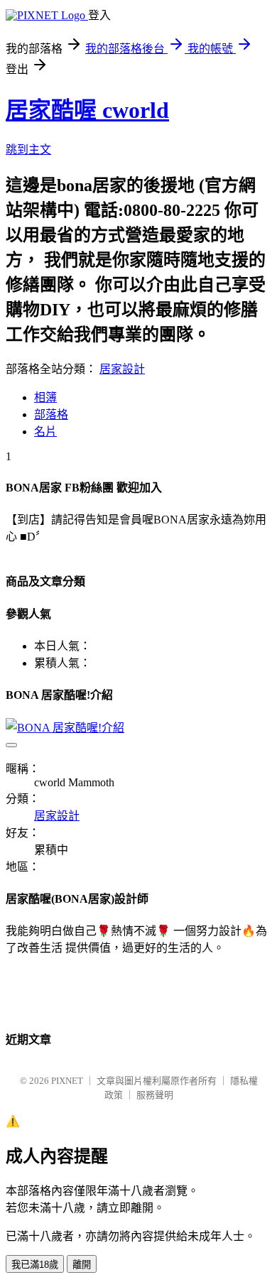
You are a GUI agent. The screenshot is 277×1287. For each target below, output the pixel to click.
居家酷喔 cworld (87, 110)
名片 (45, 431)
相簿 (45, 397)
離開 (81, 1264)
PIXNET (67, 1080)
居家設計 (122, 369)
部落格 (51, 414)
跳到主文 (28, 149)
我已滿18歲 (34, 1264)
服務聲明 (154, 1095)
